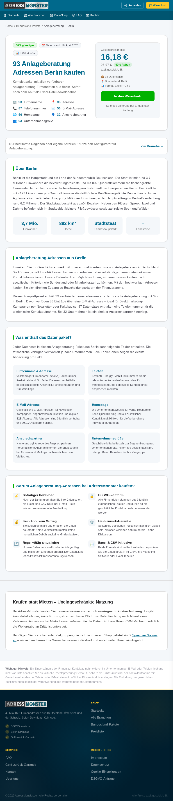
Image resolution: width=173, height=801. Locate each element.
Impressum (99, 757)
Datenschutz (100, 764)
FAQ (79, 15)
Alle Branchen (37, 15)
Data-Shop (61, 15)
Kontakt (95, 15)
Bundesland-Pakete (28, 26)
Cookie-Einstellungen (106, 771)
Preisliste (97, 731)
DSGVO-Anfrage (103, 778)
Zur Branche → (152, 146)
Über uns (11, 778)
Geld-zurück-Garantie (20, 764)
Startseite (13, 15)
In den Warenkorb (127, 96)
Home (9, 26)
